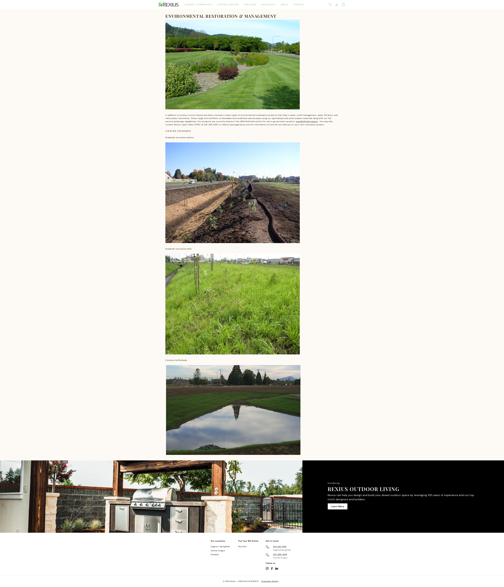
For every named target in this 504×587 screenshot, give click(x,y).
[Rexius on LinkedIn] (276, 568)
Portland (250, 4)
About (284, 4)
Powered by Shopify (270, 581)
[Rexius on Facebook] (272, 568)
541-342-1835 (280, 546)
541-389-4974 (280, 554)
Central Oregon (228, 4)
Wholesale (268, 4)
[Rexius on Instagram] (267, 568)
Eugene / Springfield (198, 4)
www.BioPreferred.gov (307, 121)
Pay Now (242, 546)
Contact (299, 4)
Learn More (337, 506)
